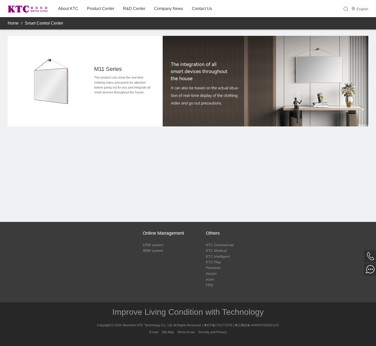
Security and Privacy (212, 332)
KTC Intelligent (218, 256)
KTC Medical (216, 250)
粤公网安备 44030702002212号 (257, 325)
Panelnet (213, 268)
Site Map (168, 332)
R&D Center (134, 8)
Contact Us (202, 8)
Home (13, 23)
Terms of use (186, 332)
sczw (210, 279)
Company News (168, 8)
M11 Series (108, 69)
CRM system (153, 245)
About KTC (68, 8)
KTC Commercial (220, 245)
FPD (209, 285)
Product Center (100, 8)
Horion (211, 274)
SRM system (153, 250)
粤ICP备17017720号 (218, 325)
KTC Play (213, 262)
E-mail (153, 332)
